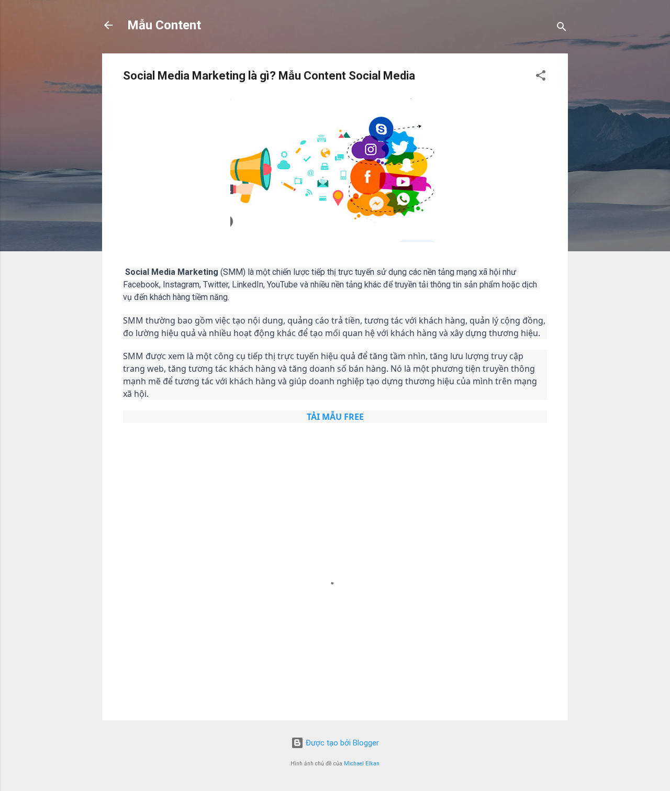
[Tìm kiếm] (561, 28)
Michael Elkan (361, 763)
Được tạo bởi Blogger (341, 743)
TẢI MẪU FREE (335, 416)
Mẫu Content (164, 25)
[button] (540, 77)
